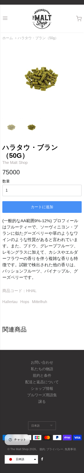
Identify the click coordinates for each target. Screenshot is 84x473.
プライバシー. (55, 449)
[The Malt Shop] (42, 18)
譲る (42, 402)
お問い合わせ (42, 362)
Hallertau (10, 302)
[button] (21, 459)
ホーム (7, 38)
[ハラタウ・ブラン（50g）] (11, 127)
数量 (6, 181)
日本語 (35, 425)
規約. (42, 449)
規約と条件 (42, 375)
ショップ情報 (42, 388)
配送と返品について (42, 382)
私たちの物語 (42, 369)
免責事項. (71, 449)
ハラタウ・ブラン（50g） (38, 38)
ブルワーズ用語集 (42, 395)
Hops (24, 302)
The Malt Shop (15, 162)
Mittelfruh (39, 302)
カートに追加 (42, 207)
